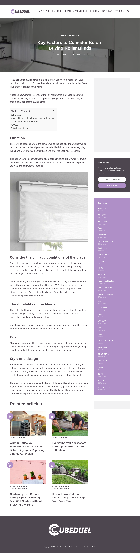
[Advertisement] (112, 115)
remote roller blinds (50, 147)
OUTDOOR (57, 11)
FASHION (94, 11)
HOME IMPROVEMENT (76, 11)
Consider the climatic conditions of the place (33, 118)
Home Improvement (21, 489)
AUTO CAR (107, 11)
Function (17, 115)
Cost (15, 125)
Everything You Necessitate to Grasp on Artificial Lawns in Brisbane (69, 447)
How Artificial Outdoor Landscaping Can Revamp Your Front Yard (68, 498)
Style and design (21, 128)
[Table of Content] (53, 111)
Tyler (59, 54)
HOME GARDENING (70, 35)
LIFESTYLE (43, 11)
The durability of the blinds (25, 121)
